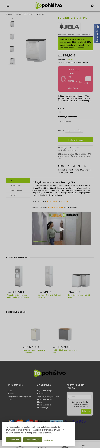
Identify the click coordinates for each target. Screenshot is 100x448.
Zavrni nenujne (32, 440)
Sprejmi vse (14, 440)
